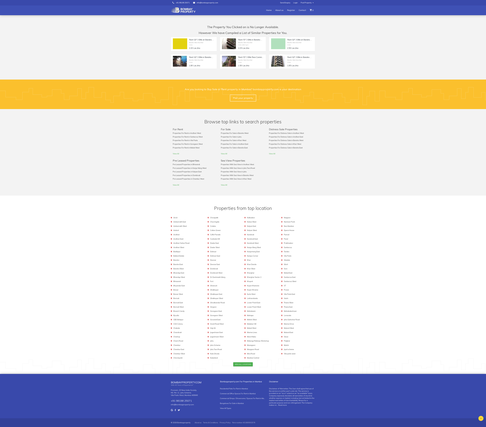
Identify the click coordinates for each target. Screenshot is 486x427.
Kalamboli (214, 358)
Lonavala (287, 315)
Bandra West (178, 269)
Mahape (250, 315)
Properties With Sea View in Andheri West (237, 164)
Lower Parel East (253, 303)
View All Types (225, 408)
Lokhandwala (252, 298)
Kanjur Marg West (254, 247)
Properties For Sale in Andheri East (234, 144)
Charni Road (178, 341)
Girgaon (213, 307)
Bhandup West (179, 277)
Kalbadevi (251, 218)
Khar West (251, 269)
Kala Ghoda (214, 354)
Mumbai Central (253, 358)
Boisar (175, 290)
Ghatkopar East (216, 294)
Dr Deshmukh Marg (217, 277)
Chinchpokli (178, 358)
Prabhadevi (288, 243)
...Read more (282, 405)
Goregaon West (216, 315)
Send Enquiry (285, 3)
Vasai (286, 337)
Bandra (176, 260)
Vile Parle (287, 256)
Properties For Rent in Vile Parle (185, 140)
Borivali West (178, 307)
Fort (211, 281)
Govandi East (215, 320)
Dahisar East (215, 256)
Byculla (176, 315)
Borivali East (178, 303)
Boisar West (178, 294)
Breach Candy (179, 311)
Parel (286, 239)
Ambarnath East (179, 222)
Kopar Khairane (253, 286)
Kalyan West (252, 230)
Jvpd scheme (289, 349)
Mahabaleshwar (290, 311)
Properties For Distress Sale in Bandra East (286, 148)
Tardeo (286, 252)
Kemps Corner (252, 256)
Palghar (287, 341)
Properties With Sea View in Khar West (236, 179)
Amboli (176, 230)
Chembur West (179, 354)
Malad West (251, 328)
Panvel (286, 235)
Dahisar (213, 252)
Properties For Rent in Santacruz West (188, 137)
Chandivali (177, 332)
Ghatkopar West (216, 298)
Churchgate (214, 222)
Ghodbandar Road (217, 303)
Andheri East (178, 239)
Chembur (176, 345)
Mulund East (288, 332)
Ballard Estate (178, 256)
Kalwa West (251, 222)
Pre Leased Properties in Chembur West (188, 179)
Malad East (288, 273)
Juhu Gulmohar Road (292, 320)
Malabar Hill (251, 324)
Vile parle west (289, 354)
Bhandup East (178, 273)
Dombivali (214, 269)
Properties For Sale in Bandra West (234, 133)
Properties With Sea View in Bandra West (237, 175)
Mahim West (252, 320)
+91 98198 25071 (183, 3)
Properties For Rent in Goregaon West (188, 144)
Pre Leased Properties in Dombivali (186, 175)
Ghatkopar (214, 290)
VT (285, 286)
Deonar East (215, 264)
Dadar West (215, 247)
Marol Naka (251, 337)
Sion (285, 269)
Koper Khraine (252, 290)
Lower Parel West (254, 307)
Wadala (287, 260)
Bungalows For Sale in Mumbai (232, 403)
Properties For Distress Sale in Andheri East (286, 137)
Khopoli (250, 281)
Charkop (176, 337)
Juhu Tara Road (216, 349)
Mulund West (289, 328)
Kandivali (250, 235)
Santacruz (288, 247)
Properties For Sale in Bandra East (234, 148)
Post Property (306, 3)
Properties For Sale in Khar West (233, 140)
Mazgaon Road (253, 349)
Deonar (213, 260)
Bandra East (178, 264)
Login (295, 3)
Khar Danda (251, 264)
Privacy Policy (225, 423)
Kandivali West (253, 243)
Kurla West (251, 294)
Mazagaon (251, 345)
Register (291, 10)
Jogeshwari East (216, 332)
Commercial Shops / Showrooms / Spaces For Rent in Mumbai (243, 398)
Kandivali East (252, 239)
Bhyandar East (179, 286)
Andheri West (178, 247)
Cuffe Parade (215, 235)
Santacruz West (290, 281)
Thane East (288, 307)
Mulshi (286, 345)
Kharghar (250, 273)
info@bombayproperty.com (207, 3)
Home (269, 10)
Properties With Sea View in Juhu (234, 172)
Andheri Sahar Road (181, 243)
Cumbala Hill (215, 239)
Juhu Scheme (215, 345)
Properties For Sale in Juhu (231, 137)
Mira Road (251, 354)
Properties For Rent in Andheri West (187, 133)
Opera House (289, 230)
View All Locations (243, 364)
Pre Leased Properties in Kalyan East (187, 172)
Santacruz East (290, 277)
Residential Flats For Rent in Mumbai (234, 389)
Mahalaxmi (251, 311)
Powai (286, 290)
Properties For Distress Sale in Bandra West (286, 140)
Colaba (213, 226)
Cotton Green (215, 230)
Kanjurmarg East (253, 252)
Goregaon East (216, 311)
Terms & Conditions (210, 423)
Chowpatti (214, 218)
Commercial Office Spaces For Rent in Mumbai (238, 394)
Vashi (286, 298)
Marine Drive (289, 324)
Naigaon (287, 218)
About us (279, 10)
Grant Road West (217, 324)
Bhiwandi (177, 281)
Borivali (176, 298)
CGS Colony (178, 324)
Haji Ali (213, 328)
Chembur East (178, 349)
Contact (302, 10)
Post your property (243, 98)
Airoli (175, 218)
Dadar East (214, 243)
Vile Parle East (289, 294)
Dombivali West (216, 273)
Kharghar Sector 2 (254, 277)
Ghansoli (213, 286)
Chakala (176, 328)
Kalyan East (251, 226)
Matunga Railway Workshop (258, 341)
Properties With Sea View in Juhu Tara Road (238, 168)
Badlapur (176, 252)
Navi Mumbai (289, 226)
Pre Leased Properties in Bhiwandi (186, 164)
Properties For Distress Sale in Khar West (285, 144)
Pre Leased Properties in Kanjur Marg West (189, 168)
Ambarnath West (180, 226)
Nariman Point (289, 222)
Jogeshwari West (217, 337)
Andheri (176, 235)
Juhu (212, 341)
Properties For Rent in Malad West (186, 148)
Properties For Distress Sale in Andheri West (286, 133)
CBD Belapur (178, 320)
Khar (249, 260)
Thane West (288, 303)
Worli (286, 264)
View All (176, 154)
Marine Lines (252, 332)
